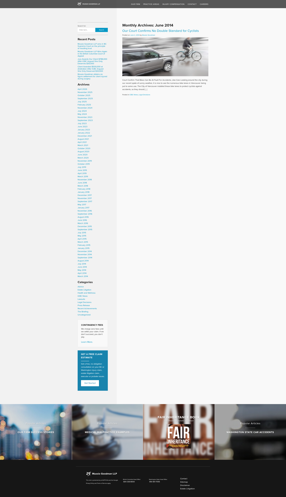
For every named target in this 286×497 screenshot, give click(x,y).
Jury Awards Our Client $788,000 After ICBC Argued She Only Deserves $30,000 (92, 61)
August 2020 (83, 151)
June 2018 (82, 182)
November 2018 (85, 179)
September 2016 (85, 214)
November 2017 (85, 198)
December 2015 (85, 226)
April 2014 (82, 273)
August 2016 (83, 217)
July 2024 (82, 111)
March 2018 (83, 186)
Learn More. (87, 342)
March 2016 (83, 223)
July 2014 (82, 264)
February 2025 (84, 104)
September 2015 (85, 229)
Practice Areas (151, 4)
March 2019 (83, 176)
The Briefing (83, 311)
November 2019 (85, 161)
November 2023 (85, 117)
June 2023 (82, 126)
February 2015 (84, 245)
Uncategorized (84, 315)
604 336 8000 (129, 482)
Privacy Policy (90, 483)
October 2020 (84, 148)
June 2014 (82, 267)
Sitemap (184, 482)
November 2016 (85, 211)
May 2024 (82, 114)
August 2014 (83, 260)
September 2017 (85, 201)
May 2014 (82, 270)
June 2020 (82, 154)
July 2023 (82, 123)
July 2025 (82, 101)
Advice (81, 286)
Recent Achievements (87, 308)
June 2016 (82, 220)
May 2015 (82, 236)
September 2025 (85, 98)
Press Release (84, 305)
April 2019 (82, 173)
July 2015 (82, 232)
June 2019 (82, 170)
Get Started (90, 383)
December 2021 (85, 136)
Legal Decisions (84, 302)
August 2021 (83, 139)
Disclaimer (185, 485)
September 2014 (85, 257)
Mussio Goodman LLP (104, 473)
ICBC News (82, 296)
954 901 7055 (154, 482)
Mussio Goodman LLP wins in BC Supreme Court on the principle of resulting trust (92, 46)
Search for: (82, 26)
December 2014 (85, 251)
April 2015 (82, 239)
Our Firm (135, 4)
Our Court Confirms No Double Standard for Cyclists (160, 31)
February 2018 (84, 189)
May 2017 (82, 204)
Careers (204, 4)
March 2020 (83, 158)
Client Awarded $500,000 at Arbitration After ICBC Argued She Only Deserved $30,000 (90, 68)
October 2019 (84, 164)
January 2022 (84, 133)
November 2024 (85, 108)
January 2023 (84, 129)
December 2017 (85, 195)
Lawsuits (81, 299)
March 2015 (83, 242)
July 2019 (82, 167)
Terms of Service (102, 483)
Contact (192, 4)
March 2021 (83, 145)
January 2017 (83, 207)
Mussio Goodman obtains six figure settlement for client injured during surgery (92, 76)
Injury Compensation (173, 4)
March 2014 (83, 276)
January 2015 (83, 248)
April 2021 (82, 142)
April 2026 (82, 89)
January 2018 (83, 192)
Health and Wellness (86, 293)
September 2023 (85, 120)
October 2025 (84, 95)
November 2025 (85, 92)
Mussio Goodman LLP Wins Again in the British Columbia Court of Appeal (92, 53)
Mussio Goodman (148, 35)
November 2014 (85, 254)
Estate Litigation (84, 290)
